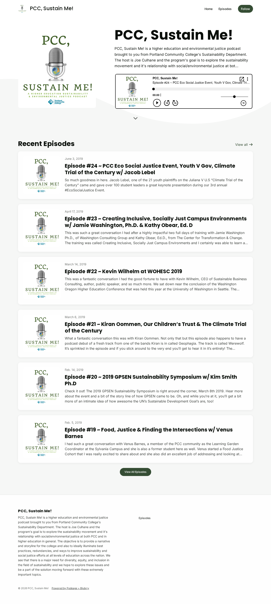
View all (242, 144)
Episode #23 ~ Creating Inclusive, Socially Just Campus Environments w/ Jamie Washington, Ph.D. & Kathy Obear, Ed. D (156, 222)
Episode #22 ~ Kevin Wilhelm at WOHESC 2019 (123, 271)
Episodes (225, 9)
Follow (245, 9)
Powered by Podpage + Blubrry (70, 588)
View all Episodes (135, 471)
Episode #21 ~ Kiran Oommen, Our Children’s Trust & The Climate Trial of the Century (155, 327)
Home (209, 9)
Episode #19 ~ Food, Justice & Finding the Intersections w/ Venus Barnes (149, 433)
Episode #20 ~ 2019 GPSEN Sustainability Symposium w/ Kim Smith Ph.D (151, 380)
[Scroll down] (135, 119)
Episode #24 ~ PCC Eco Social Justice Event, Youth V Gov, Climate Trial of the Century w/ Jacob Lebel (150, 169)
